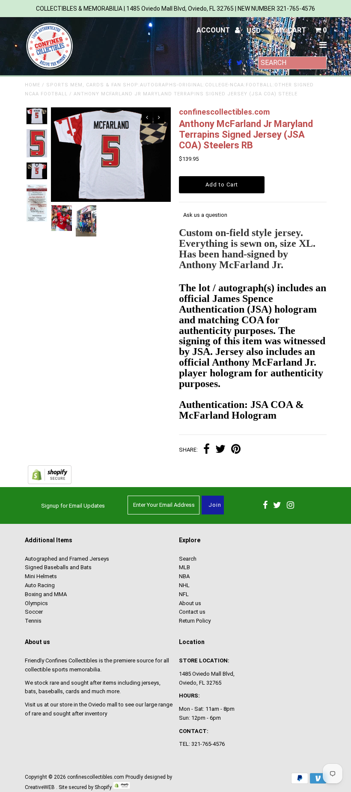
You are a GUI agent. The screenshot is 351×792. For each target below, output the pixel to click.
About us (190, 603)
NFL (184, 594)
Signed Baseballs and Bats (58, 567)
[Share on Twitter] (220, 450)
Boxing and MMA (46, 594)
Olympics (36, 603)
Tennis (33, 621)
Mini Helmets (41, 576)
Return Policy (195, 621)
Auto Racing (40, 585)
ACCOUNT (214, 30)
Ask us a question (205, 215)
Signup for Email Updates (73, 505)
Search (187, 559)
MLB (184, 567)
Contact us (192, 612)
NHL (184, 585)
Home (32, 85)
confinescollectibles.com (95, 777)
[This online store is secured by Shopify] (49, 482)
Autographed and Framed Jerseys (67, 559)
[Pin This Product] (236, 450)
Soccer (34, 612)
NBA (184, 576)
